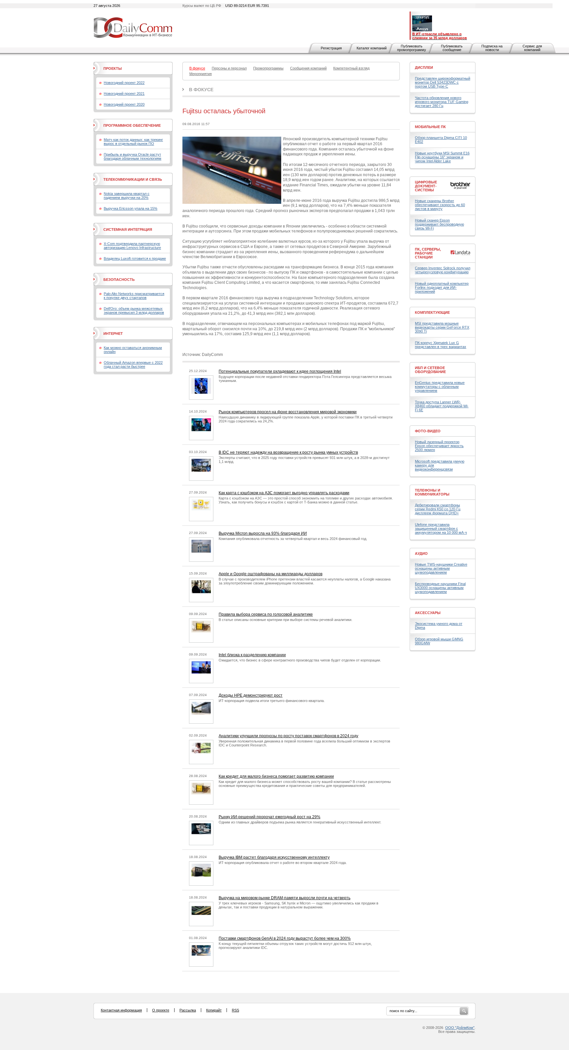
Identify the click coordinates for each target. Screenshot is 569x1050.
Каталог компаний (372, 48)
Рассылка (187, 1010)
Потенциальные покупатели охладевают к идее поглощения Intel (280, 371)
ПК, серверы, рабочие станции (428, 253)
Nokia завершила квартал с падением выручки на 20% (126, 196)
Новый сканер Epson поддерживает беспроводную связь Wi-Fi (439, 224)
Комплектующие (432, 312)
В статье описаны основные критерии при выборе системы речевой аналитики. (285, 620)
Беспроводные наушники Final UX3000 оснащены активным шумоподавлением (440, 588)
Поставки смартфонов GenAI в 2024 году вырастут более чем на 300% (285, 938)
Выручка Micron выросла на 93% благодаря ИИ (263, 533)
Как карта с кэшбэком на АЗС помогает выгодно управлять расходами (284, 493)
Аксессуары (428, 613)
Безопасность (119, 280)
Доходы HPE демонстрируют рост (251, 695)
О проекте (160, 1010)
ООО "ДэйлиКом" (459, 1028)
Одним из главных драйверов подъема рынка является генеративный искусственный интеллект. (300, 822)
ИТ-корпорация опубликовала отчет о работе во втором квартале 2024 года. (283, 863)
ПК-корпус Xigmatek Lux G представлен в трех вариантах (440, 345)
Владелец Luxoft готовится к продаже (135, 258)
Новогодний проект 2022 (124, 83)
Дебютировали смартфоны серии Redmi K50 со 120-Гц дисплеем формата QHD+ (437, 509)
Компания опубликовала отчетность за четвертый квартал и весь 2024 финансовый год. (293, 539)
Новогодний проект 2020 (124, 104)
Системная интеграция (127, 229)
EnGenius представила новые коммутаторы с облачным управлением (440, 386)
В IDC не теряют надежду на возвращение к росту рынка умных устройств (288, 452)
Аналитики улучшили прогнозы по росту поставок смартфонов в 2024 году (288, 736)
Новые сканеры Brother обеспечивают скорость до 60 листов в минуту (440, 205)
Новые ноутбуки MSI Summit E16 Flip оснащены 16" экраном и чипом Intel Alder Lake (442, 157)
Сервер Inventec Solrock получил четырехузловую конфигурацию (442, 270)
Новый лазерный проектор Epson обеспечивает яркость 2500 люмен (439, 446)
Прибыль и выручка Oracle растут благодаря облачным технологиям (132, 156)
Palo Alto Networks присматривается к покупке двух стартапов (134, 296)
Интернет (113, 334)
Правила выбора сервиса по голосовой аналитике (266, 614)
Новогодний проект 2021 (124, 93)
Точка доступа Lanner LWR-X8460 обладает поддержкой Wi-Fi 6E (442, 406)
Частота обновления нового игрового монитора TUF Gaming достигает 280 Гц (441, 102)
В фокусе (201, 89)
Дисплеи (424, 67)
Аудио (421, 553)
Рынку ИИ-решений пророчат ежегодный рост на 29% (269, 817)
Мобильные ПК (430, 127)
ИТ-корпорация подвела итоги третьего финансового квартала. (272, 701)
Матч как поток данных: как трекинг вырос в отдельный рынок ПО (133, 142)
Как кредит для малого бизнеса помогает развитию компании (276, 776)
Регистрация (331, 48)
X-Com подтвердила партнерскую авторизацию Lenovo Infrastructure (132, 246)
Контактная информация (121, 1010)
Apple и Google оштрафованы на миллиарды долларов (270, 574)
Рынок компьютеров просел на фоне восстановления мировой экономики (288, 412)
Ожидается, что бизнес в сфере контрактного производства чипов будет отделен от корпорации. (300, 660)
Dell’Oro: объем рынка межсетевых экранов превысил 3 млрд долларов (134, 310)
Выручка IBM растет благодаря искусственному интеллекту (274, 857)
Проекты (112, 68)
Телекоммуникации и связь (132, 179)
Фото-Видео (428, 431)
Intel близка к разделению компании (252, 655)
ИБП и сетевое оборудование (430, 370)
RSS (235, 1010)
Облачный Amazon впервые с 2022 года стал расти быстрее (133, 364)
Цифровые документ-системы (426, 186)
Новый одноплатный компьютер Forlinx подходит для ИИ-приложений (442, 287)
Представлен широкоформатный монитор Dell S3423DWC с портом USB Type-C (442, 82)
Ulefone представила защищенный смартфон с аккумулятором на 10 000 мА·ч (441, 528)
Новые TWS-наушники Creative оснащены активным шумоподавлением (441, 568)
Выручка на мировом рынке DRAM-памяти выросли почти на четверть (284, 898)
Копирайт (214, 1010)
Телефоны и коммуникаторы (432, 492)
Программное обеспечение (132, 125)
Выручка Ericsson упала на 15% (130, 208)
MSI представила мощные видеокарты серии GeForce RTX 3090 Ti (442, 327)
